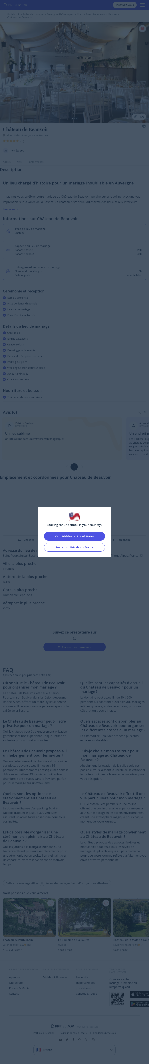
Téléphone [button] (123, 540)
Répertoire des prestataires (85, 985)
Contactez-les (35, 162)
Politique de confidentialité (74, 1033)
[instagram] (74, 638)
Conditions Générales (104, 1033)
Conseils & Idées (86, 993)
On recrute (16, 982)
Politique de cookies (43, 1033)
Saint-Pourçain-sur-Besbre (31, 135)
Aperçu (7, 162)
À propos (15, 977)
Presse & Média (19, 988)
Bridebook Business (55, 977)
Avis (19, 162)
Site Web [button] (29, 540)
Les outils (82, 977)
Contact (14, 993)
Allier (10, 135)
